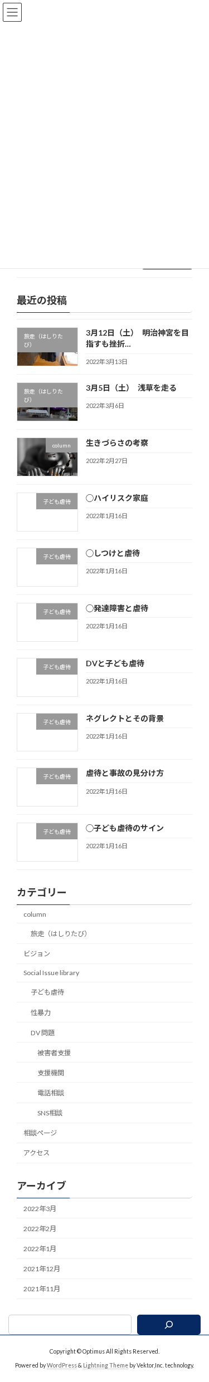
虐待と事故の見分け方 (125, 773)
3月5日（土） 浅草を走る (131, 387)
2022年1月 (39, 1249)
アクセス (36, 1153)
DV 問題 (43, 1033)
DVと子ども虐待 (115, 663)
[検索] (169, 1325)
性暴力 (41, 1012)
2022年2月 (39, 1228)
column (34, 914)
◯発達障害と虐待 (117, 608)
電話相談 (50, 1093)
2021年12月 (41, 1269)
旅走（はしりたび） (61, 933)
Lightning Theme (105, 1365)
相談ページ (40, 1133)
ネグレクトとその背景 (125, 717)
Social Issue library (51, 972)
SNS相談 (49, 1113)
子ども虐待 (47, 992)
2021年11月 (41, 1289)
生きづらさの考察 (117, 442)
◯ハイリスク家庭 (117, 498)
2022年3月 (39, 1208)
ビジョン (36, 954)
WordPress (62, 1365)
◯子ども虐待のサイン (125, 828)
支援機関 (50, 1073)
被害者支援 (54, 1053)
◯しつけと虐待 (113, 553)
